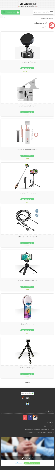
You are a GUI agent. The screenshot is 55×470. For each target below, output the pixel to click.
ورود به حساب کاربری (32, 463)
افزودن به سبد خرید (27, 68)
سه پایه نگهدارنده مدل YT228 (27, 280)
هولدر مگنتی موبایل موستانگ (27, 62)
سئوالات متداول (49, 426)
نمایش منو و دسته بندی (41, 12)
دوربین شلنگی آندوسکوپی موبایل (27, 237)
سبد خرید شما (11, 12)
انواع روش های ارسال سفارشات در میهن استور (39, 429)
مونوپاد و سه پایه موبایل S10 (27, 193)
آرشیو (44, 27)
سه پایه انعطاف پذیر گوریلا (27, 368)
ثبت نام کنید (19, 463)
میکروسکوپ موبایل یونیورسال (27, 106)
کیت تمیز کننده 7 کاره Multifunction (27, 149)
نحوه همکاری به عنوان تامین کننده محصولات (40, 433)
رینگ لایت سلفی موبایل (27, 324)
